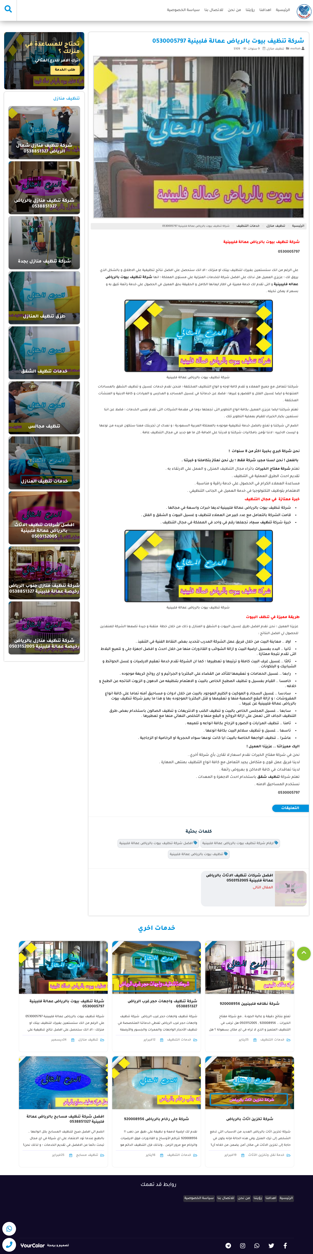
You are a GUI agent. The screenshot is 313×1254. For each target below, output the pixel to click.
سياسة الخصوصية (183, 10)
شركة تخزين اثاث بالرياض (249, 1119)
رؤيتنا (250, 10)
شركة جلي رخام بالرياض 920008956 (156, 1119)
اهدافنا (265, 10)
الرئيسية (283, 10)
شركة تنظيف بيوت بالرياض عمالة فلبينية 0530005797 (196, 226)
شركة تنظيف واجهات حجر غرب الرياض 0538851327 (162, 1004)
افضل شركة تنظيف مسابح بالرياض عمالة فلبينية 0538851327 (65, 1119)
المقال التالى (263, 888)
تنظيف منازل (275, 49)
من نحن (234, 10)
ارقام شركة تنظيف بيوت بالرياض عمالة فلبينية (238, 843)
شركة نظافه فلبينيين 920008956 (250, 1004)
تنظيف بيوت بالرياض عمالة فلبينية (197, 854)
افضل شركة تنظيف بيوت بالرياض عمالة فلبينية (156, 843)
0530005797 (289, 252)
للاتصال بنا (213, 10)
